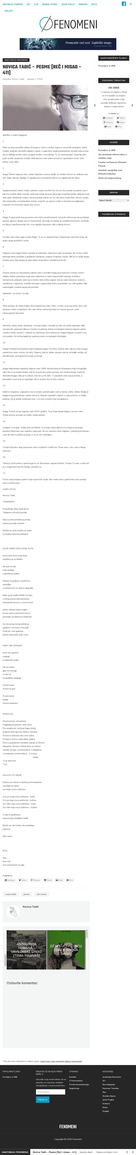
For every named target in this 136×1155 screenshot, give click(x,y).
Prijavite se (42, 1099)
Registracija (74, 1088)
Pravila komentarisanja (79, 1084)
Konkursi (83, 4)
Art (28, 4)
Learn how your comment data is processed (61, 1061)
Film (36, 4)
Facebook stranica (114, 214)
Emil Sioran (113, 88)
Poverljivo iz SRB (106, 65)
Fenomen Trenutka (111, 1088)
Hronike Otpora (49, 4)
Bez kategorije (109, 1084)
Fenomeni (68, 1127)
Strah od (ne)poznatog (109, 178)
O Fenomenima (75, 1080)
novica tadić (10, 894)
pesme (26, 894)
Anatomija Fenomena (13, 4)
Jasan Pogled (68, 4)
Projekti (9, 11)
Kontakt (72, 1077)
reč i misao (41, 894)
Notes (94, 4)
